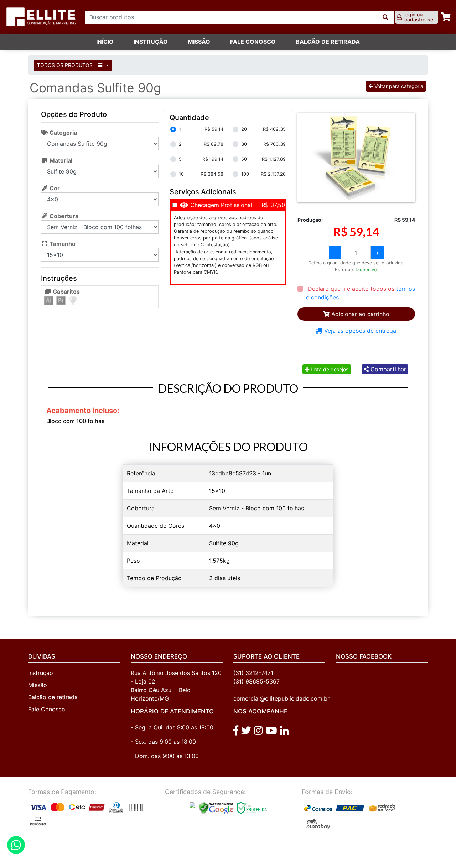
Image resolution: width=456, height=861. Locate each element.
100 (245, 174)
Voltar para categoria (398, 86)
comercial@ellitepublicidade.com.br (281, 698)
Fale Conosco (46, 709)
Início (105, 41)
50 (244, 159)
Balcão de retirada (53, 697)
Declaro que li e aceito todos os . (360, 293)
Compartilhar (387, 369)
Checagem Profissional (221, 204)
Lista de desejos (328, 369)
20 (244, 129)
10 (181, 174)
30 (244, 144)
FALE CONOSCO (253, 41)
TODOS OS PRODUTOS (65, 65)
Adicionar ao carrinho (359, 314)
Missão (199, 41)
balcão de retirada (328, 41)
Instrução (151, 41)
